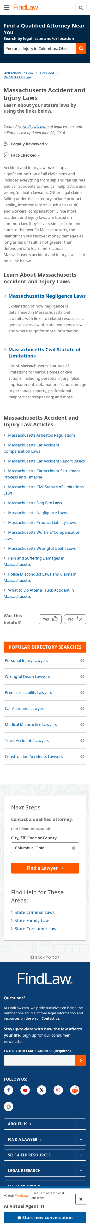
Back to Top (47, 957)
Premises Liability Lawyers (28, 692)
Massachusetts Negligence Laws (47, 296)
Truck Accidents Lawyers (27, 740)
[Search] (81, 7)
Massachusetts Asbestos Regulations (42, 435)
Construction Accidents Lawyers (34, 756)
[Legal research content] (81, 1170)
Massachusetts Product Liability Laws (42, 522)
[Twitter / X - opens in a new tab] (41, 1090)
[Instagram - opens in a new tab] (58, 1090)
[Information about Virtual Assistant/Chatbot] (42, 1206)
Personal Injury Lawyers (26, 660)
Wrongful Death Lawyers (27, 676)
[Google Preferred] (8, 1106)
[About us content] (81, 1124)
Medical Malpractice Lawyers (31, 724)
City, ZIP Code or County (34, 838)
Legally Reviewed (27, 144)
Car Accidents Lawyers (25, 708)
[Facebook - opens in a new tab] (8, 1090)
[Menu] (7, 7)
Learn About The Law (18, 72)
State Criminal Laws (35, 912)
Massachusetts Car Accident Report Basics (46, 461)
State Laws (47, 72)
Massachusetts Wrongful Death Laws (42, 548)
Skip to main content (45, 5)
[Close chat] (80, 1199)
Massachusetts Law (17, 77)
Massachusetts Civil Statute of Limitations (44, 352)
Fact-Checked (23, 155)
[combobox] (45, 847)
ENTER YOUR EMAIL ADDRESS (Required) (37, 1051)
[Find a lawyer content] (81, 1139)
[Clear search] (73, 847)
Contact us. (51, 1018)
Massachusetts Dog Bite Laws (35, 503)
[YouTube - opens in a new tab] (25, 1090)
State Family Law (32, 920)
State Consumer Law (35, 928)
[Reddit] (74, 1090)
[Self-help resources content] (81, 1155)
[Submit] (80, 1060)
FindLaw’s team (35, 126)
